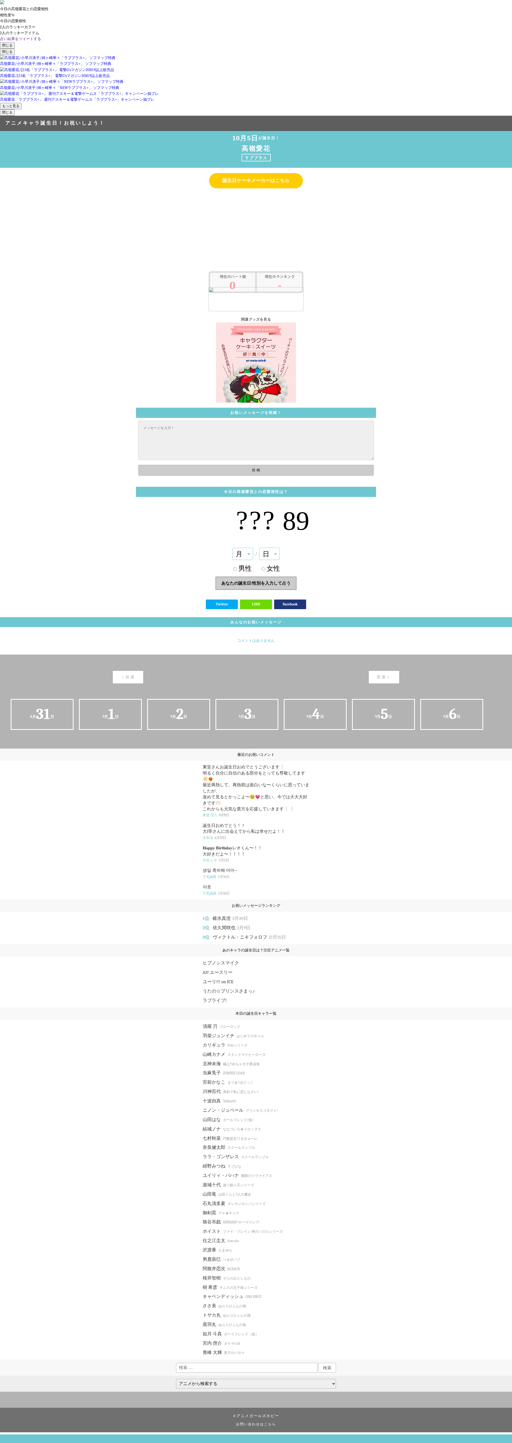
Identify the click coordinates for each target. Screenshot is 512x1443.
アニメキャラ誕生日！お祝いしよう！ (55, 123)
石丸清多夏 (234, 1203)
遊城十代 (228, 1184)
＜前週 (128, 677)
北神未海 (231, 1063)
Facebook (290, 604)
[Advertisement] (256, 231)
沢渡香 (217, 1250)
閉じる (7, 45)
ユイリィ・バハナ (237, 1175)
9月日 (110, 714)
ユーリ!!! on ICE (218, 981)
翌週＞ (384, 677)
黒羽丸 (224, 1324)
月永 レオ (216, 860)
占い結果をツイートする (20, 39)
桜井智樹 (227, 1278)
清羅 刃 (221, 1026)
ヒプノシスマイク (221, 963)
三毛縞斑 (216, 877)
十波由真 (219, 1100)
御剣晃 (221, 1212)
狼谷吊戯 (231, 1221)
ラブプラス (256, 157)
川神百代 (231, 1091)
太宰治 (214, 838)
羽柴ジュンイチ (233, 1035)
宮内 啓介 (221, 1343)
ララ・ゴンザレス (236, 1156)
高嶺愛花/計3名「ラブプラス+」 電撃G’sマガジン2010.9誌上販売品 (55, 75)
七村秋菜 (230, 1138)
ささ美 (224, 1305)
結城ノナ (232, 1128)
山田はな (228, 1119)
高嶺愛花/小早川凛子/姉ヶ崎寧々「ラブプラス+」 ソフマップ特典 (55, 63)
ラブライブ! (215, 1000)
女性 (273, 568)
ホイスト (243, 1231)
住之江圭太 (221, 1240)
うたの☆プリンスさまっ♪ (229, 991)
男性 (245, 568)
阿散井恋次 (221, 1268)
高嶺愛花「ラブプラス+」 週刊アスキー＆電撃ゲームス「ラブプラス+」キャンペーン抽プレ (77, 99)
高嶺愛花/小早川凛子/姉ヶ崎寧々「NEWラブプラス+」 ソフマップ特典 (59, 87)
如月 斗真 (231, 1333)
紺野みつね (222, 1166)
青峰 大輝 (224, 1352)
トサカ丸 (227, 1315)
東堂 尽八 (216, 815)
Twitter (222, 604)
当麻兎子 (224, 1072)
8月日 (42, 714)
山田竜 (227, 1194)
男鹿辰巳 (221, 1259)
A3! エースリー (218, 972)
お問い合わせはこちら (256, 1424)
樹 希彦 (230, 1287)
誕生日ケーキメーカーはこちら (256, 180)
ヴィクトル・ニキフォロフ (249, 937)
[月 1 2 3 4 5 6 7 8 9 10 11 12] (242, 554)
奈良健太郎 (229, 1147)
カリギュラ (225, 1045)
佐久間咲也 (231, 927)
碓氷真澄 (230, 918)
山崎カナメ (234, 1054)
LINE (256, 604)
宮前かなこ (228, 1082)
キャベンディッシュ (232, 1296)
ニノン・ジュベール (240, 1110)
